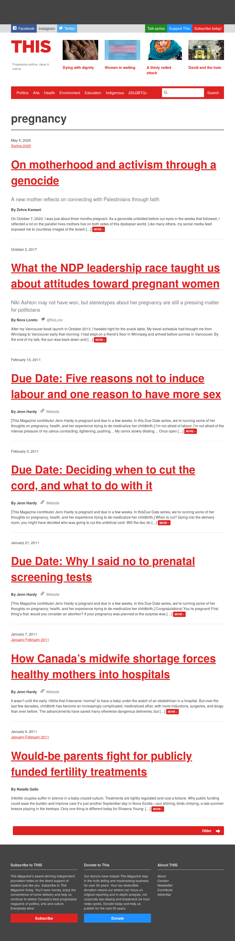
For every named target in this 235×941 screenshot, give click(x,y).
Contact (163, 880)
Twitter (69, 28)
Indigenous (115, 92)
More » (99, 229)
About (161, 876)
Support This (179, 28)
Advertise (164, 894)
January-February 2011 (30, 639)
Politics (22, 92)
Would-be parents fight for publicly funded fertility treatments (101, 763)
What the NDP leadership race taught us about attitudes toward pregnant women (115, 275)
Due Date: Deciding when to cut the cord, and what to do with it (103, 477)
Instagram (47, 28)
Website (52, 411)
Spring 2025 (21, 145)
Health (49, 92)
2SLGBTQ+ (138, 92)
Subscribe (44, 918)
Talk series (156, 28)
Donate (117, 918)
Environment (69, 92)
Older (207, 830)
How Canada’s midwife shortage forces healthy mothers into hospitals (113, 666)
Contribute (165, 889)
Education (93, 92)
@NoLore (55, 319)
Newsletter (165, 885)
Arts (36, 92)
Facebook (26, 28)
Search (213, 92)
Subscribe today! (208, 28)
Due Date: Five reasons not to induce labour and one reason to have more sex (116, 385)
